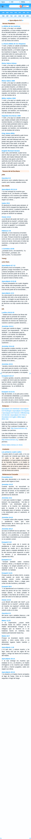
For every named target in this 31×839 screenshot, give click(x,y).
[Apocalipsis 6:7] (2, 377)
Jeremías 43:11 (7, 364)
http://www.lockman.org (19, 428)
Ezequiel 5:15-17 (8, 376)
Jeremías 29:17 (7, 529)
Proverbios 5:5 (7, 477)
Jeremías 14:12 (7, 484)
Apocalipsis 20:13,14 (9, 189)
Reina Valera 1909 (8, 81)
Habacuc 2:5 (6, 231)
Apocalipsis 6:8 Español (21, 411)
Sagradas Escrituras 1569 (11, 116)
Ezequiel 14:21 (7, 573)
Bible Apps (21, 417)
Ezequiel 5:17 (7, 560)
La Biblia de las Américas (11, 26)
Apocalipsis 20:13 (8, 659)
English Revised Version (11, 151)
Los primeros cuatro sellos (12, 452)
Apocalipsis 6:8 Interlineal (10, 409)
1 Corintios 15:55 (8, 249)
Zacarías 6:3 (6, 178)
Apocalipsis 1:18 (8, 647)
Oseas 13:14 (6, 217)
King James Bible (8, 133)
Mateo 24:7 (6, 636)
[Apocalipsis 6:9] (29, 377)
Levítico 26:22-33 (8, 312)
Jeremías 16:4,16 (8, 346)
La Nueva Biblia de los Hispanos (14, 44)
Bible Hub (5, 419)
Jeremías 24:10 (7, 517)
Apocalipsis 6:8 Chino (18, 415)
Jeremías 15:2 (7, 498)
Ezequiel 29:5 (7, 586)
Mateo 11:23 (6, 620)
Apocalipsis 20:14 (8, 672)
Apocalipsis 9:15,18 (9, 281)
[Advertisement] (15, 694)
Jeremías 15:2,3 (7, 326)
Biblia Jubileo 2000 (9, 98)
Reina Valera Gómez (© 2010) (12, 445)
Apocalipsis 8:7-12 (8, 265)
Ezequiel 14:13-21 (8, 392)
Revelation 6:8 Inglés (9, 417)
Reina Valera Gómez (9, 63)
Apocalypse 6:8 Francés (11, 413)
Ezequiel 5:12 (7, 542)
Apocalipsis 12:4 (8, 293)
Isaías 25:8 (6, 203)
